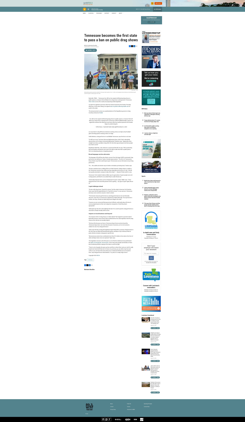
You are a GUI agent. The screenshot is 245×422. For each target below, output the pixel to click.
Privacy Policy (113, 409)
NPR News (90, 259)
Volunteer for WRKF (131, 409)
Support (107, 13)
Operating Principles (148, 403)
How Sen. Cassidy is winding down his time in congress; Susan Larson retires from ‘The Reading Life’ (156, 320)
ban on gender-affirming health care (120, 106)
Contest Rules (146, 406)
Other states (92, 101)
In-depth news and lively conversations (151, 233)
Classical (91, 13)
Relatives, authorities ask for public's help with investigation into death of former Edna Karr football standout (152, 197)
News (84, 13)
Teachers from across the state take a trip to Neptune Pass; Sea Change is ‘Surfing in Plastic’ (155, 385)
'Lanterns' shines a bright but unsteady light (151, 133)
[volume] (88, 9)
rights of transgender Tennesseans (100, 242)
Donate (159, 3)
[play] (85, 9)
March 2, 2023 (123, 127)
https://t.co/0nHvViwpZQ (111, 124)
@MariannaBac (123, 120)
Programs (99, 13)
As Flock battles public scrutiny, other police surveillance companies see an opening (151, 127)
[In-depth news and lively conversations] (151, 220)
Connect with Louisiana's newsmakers (151, 286)
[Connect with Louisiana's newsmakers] (151, 275)
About (120, 13)
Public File (129, 403)
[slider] (90, 9)
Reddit (101, 112)
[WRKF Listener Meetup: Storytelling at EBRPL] (151, 37)
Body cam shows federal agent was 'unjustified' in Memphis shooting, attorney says (152, 114)
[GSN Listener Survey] (151, 79)
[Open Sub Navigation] (86, 13)
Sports (143, 176)
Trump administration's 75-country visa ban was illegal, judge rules (152, 121)
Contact (114, 13)
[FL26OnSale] (151, 57)
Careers (128, 406)
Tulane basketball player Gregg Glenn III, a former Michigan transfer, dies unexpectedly (151, 189)
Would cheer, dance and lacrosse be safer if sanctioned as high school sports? (152, 182)
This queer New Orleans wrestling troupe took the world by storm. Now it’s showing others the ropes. (152, 205)
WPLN (98, 255)
